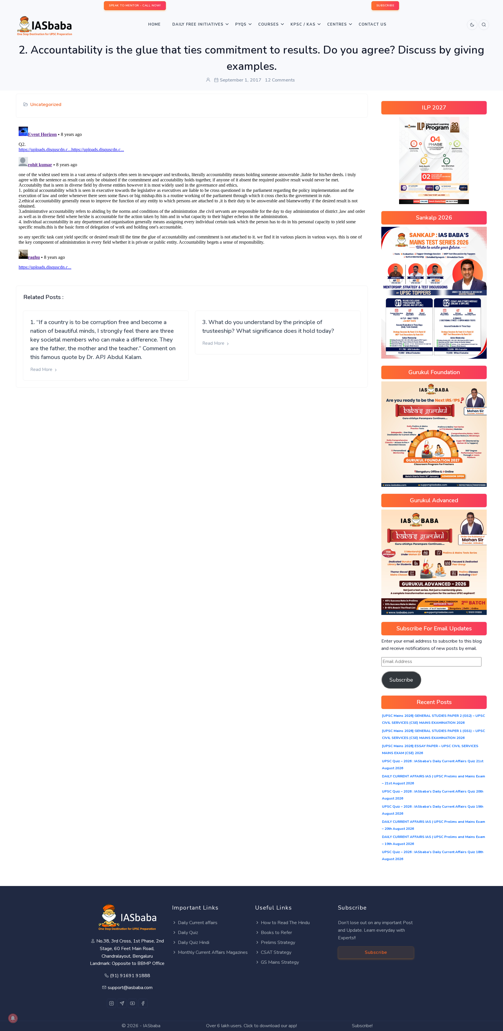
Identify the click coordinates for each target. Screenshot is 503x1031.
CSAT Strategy (276, 952)
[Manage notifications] (12, 1018)
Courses (268, 24)
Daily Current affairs (197, 922)
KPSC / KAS (303, 24)
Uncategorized (45, 104)
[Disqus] (191, 197)
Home (154, 24)
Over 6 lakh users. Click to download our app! (251, 1026)
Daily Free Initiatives (198, 24)
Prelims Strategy (278, 942)
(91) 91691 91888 (130, 975)
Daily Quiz (188, 932)
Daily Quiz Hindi (193, 942)
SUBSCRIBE (385, 5)
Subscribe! (362, 1026)
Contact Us (373, 24)
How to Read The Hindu (285, 922)
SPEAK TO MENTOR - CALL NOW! (135, 5)
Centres (337, 24)
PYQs (241, 24)
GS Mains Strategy (280, 962)
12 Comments (280, 80)
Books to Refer (276, 932)
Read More (42, 369)
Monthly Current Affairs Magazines (213, 952)
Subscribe (401, 679)
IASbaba (151, 1026)
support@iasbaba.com (130, 987)
